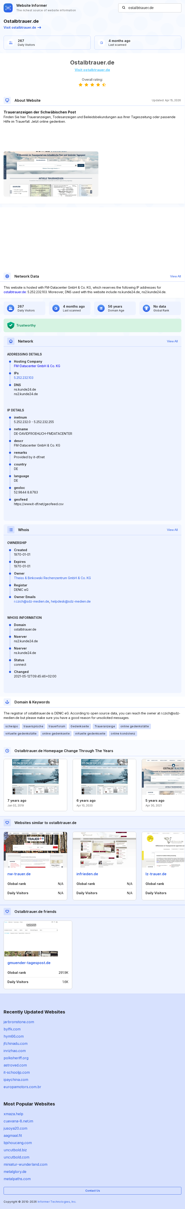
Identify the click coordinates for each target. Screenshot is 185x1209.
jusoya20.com (15, 1128)
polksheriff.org (16, 1058)
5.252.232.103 (23, 378)
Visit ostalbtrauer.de (20, 27)
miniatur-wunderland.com (25, 1164)
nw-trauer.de (19, 874)
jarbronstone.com (19, 1022)
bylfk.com (12, 1029)
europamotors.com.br (22, 1087)
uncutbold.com (16, 1157)
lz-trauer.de (156, 874)
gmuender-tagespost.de (29, 962)
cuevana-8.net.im (18, 1121)
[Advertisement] (92, 137)
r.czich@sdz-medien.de (31, 601)
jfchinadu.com (16, 1043)
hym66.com (14, 1036)
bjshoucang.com (18, 1142)
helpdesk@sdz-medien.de (71, 601)
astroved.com (15, 1065)
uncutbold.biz (15, 1150)
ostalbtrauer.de (15, 292)
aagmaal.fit (13, 1135)
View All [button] (175, 276)
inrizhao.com (15, 1050)
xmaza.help (13, 1114)
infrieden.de (87, 874)
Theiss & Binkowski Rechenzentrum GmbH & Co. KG (52, 578)
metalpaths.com (17, 1179)
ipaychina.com (16, 1079)
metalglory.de (15, 1171)
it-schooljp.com (17, 1072)
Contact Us (92, 1190)
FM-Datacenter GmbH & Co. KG (37, 366)
